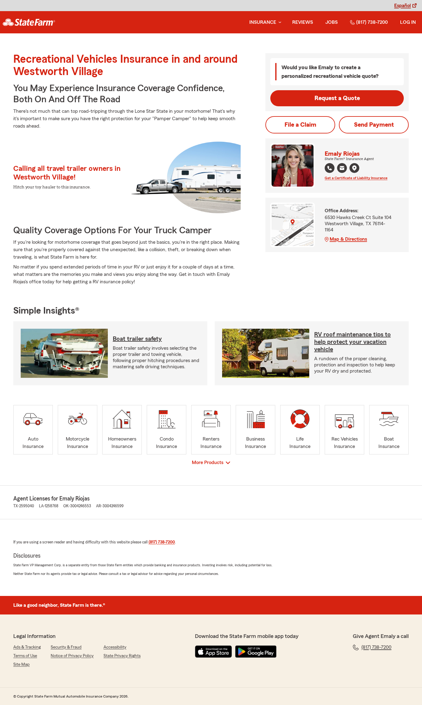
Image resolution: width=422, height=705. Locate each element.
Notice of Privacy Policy (72, 656)
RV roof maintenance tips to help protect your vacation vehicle (352, 341)
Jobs (331, 22)
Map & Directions (348, 239)
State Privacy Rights (122, 656)
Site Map (21, 664)
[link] (29, 22)
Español (402, 5)
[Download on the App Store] (213, 651)
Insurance (262, 22)
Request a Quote (337, 98)
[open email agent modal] (342, 169)
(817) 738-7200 (372, 22)
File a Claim (300, 125)
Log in (408, 22)
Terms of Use (25, 656)
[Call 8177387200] (330, 168)
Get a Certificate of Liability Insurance (356, 178)
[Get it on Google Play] (255, 651)
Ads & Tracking (27, 647)
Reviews (302, 22)
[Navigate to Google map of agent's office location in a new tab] (354, 168)
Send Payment (374, 125)
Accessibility (114, 647)
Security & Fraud (66, 647)
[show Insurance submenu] (278, 22)
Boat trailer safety (137, 339)
